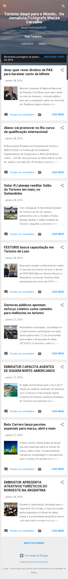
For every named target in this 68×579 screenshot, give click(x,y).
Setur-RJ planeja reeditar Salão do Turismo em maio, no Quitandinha (27, 189)
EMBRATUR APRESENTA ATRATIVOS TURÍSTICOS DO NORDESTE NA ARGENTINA (25, 486)
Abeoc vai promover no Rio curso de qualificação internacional (29, 130)
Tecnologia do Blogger (36, 555)
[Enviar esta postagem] (40, 115)
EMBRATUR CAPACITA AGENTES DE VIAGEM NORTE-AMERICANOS (29, 369)
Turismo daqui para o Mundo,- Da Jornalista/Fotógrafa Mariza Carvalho (34, 18)
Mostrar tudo (54, 56)
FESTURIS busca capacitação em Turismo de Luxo (29, 249)
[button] (62, 70)
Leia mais (58, 114)
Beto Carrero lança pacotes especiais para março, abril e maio (30, 426)
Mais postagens (34, 543)
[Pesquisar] (63, 7)
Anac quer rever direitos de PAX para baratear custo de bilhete (28, 72)
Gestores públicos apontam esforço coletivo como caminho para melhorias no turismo (28, 309)
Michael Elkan (42, 562)
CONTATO (27, 43)
